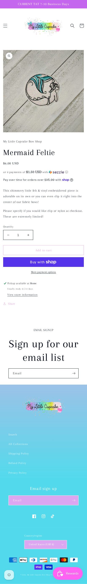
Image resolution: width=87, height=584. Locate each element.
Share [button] (11, 303)
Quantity (8, 226)
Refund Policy (17, 463)
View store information (22, 294)
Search (12, 434)
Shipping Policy (18, 453)
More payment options (43, 272)
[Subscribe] (73, 373)
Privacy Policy (17, 472)
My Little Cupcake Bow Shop (38, 575)
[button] (5, 25)
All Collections (18, 444)
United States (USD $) (41, 544)
